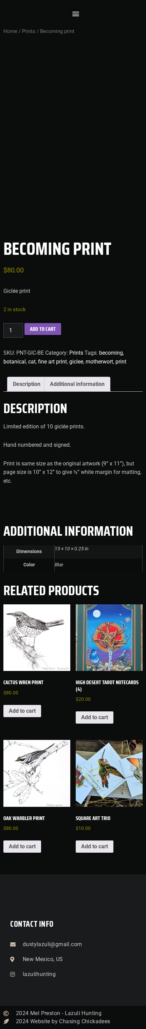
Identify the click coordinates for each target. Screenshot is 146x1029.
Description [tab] (26, 384)
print (120, 361)
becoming (111, 353)
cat (32, 361)
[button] (75, 13)
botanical (14, 361)
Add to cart (43, 329)
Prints (28, 31)
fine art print (52, 361)
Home (10, 31)
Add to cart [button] (22, 711)
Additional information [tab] (77, 384)
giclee (76, 361)
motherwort (99, 361)
